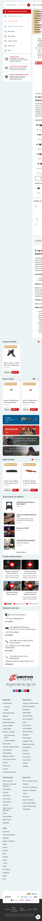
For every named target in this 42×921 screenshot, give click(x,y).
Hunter (6, 710)
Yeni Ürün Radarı (13, 21)
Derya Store (32, 603)
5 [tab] (38, 379)
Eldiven (5, 847)
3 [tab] (35, 379)
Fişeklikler (26, 735)
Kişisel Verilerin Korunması (15, 909)
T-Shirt (5, 863)
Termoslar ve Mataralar (30, 787)
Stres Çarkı (26, 796)
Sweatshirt (6, 872)
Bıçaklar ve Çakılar (9, 732)
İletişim (35, 909)
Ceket (5, 844)
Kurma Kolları (27, 760)
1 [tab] (38, 341)
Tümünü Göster (20, 552)
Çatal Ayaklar (27, 713)
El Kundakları (27, 747)
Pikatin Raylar (27, 738)
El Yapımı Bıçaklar (9, 740)
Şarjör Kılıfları (7, 719)
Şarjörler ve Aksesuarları (30, 703)
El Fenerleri (6, 766)
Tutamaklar (26, 709)
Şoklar (25, 722)
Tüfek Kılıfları (7, 729)
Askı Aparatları (27, 728)
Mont (4, 854)
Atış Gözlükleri (7, 753)
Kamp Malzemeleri (9, 713)
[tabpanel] (11, 359)
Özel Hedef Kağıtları (29, 803)
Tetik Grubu (26, 754)
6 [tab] (38, 459)
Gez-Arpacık (27, 757)
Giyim (9, 50)
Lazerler (5, 769)
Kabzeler (6, 805)
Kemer (5, 876)
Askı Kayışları (27, 725)
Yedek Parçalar (12, 41)
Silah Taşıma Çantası (9, 759)
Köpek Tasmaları (28, 800)
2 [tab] (34, 379)
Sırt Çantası (6, 869)
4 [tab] (37, 379)
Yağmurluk (6, 831)
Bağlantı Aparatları (28, 744)
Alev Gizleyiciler (28, 719)
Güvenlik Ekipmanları (9, 772)
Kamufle (6, 707)
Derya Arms (19, 603)
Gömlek (5, 850)
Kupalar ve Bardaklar (29, 790)
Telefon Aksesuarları (29, 806)
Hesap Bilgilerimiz (23, 909)
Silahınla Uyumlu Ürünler (15, 26)
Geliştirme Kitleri (28, 741)
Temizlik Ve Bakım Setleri (11, 747)
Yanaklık (25, 766)
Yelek (4, 866)
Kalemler (25, 784)
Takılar (25, 793)
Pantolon (5, 857)
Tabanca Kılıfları (8, 725)
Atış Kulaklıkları (7, 750)
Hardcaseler (7, 744)
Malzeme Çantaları (9, 756)
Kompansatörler (28, 716)
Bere (4, 879)
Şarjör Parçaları (8, 781)
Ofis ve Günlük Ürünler (30, 781)
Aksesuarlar (11, 36)
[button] (37, 219)
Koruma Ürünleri (28, 731)
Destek (30, 909)
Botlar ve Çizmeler (9, 841)
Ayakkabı (6, 838)
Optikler (5, 762)
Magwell (5, 716)
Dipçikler (25, 750)
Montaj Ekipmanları (9, 722)
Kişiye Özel (11, 45)
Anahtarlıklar (26, 809)
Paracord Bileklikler (9, 835)
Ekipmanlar (11, 31)
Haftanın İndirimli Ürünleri (15, 16)
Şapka (5, 860)
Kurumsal (7, 909)
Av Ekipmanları (7, 703)
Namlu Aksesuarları (29, 706)
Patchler (25, 763)
